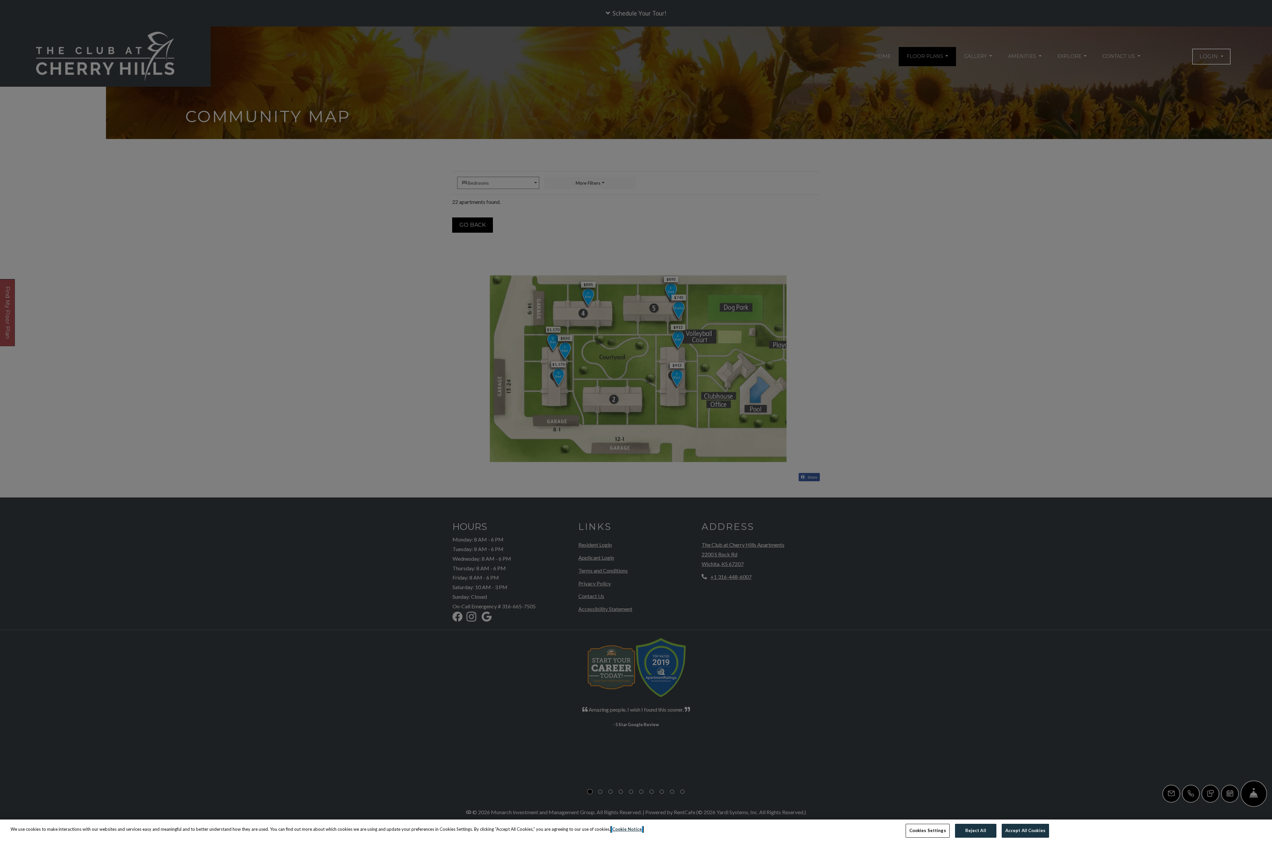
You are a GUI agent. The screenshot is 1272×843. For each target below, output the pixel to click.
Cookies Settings (927, 830)
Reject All (975, 830)
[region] (636, 831)
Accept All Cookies (1025, 830)
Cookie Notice (627, 829)
